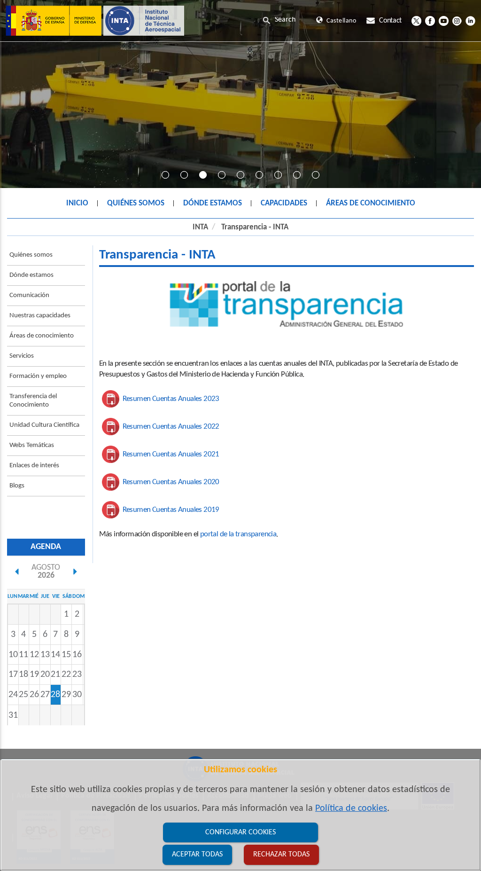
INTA (200, 227)
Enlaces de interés (34, 465)
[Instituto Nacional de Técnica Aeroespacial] (95, 21)
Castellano (341, 20)
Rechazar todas (281, 854)
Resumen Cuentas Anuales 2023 (171, 399)
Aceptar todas (197, 854)
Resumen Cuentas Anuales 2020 (171, 482)
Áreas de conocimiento (41, 335)
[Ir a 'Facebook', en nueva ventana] (430, 20)
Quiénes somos (31, 255)
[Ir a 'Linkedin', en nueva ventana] (470, 20)
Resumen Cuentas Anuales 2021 (171, 454)
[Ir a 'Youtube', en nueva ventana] (444, 20)
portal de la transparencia (238, 534)
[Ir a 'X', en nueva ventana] (416, 20)
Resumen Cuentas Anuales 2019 (171, 510)
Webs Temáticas (31, 445)
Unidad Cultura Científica (44, 425)
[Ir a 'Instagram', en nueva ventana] (457, 20)
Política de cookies (351, 808)
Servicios (21, 356)
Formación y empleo (38, 376)
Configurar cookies (240, 832)
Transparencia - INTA (254, 227)
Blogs (16, 485)
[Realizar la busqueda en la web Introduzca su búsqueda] (287, 20)
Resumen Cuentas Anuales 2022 (171, 427)
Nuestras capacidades (39, 315)
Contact (390, 20)
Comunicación (29, 295)
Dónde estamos (31, 275)
